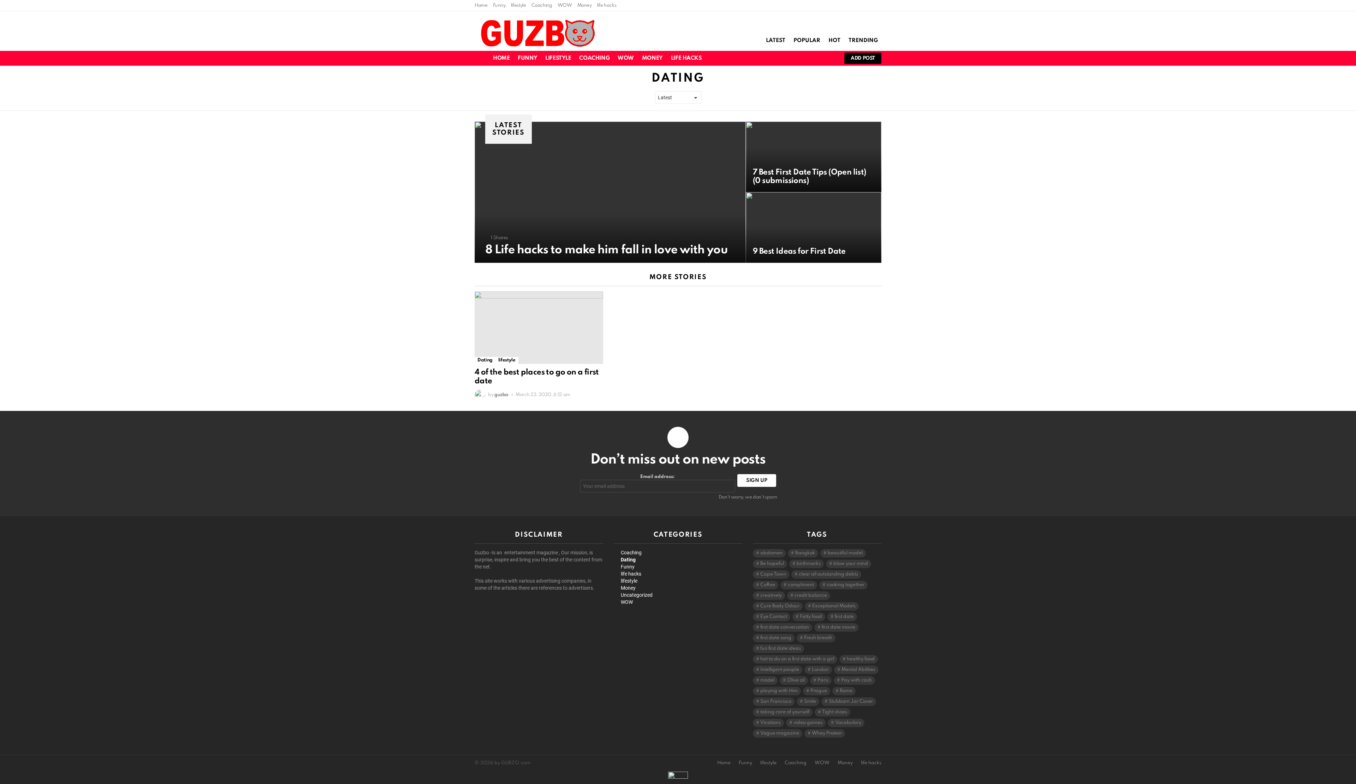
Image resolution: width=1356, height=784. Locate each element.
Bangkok (805, 553)
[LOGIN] (829, 58)
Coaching (541, 5)
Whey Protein (827, 733)
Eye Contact (773, 616)
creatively (771, 595)
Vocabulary (848, 722)
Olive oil (796, 680)
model (767, 680)
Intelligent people (779, 669)
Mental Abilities (858, 669)
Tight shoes (834, 712)
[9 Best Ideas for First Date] (813, 227)
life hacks (606, 5)
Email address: (657, 476)
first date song (775, 638)
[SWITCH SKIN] (793, 58)
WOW (565, 5)
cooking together (845, 585)
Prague (818, 691)
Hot (834, 40)
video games (807, 722)
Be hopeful (772, 563)
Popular (806, 40)
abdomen (771, 553)
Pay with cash (856, 680)
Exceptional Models (834, 606)
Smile (810, 701)
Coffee (767, 585)
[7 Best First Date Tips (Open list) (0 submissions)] (813, 157)
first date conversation (784, 627)
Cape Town (773, 574)
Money (584, 5)
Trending (863, 40)
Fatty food (811, 616)
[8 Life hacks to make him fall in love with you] (610, 192)
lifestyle (518, 5)
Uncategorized (637, 595)
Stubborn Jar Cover (851, 701)
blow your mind (850, 563)
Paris (822, 680)
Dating (485, 360)
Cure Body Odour (779, 606)
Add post (863, 58)
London (820, 669)
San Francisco (775, 701)
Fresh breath (818, 638)
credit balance (811, 595)
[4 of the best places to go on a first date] (539, 327)
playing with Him (779, 691)
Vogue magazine (779, 733)
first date (844, 616)
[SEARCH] (805, 58)
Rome (846, 691)
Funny (499, 5)
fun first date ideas (780, 648)
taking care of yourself (784, 712)
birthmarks (809, 563)
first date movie (838, 627)
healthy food (861, 659)
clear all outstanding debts (828, 574)
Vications (770, 722)
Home (481, 5)
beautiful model (845, 553)
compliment (801, 585)
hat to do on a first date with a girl (797, 659)
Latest (775, 40)
